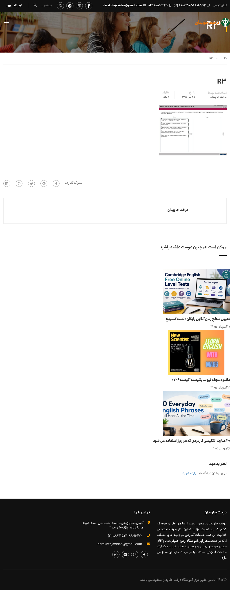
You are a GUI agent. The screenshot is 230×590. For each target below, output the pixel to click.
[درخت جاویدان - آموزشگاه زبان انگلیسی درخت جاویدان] (212, 24)
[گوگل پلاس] (43, 183)
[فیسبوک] (56, 183)
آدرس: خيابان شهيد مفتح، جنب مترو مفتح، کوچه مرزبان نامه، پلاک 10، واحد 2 (112, 525)
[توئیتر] (31, 183)
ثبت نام (18, 5)
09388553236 (158, 5)
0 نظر (166, 97)
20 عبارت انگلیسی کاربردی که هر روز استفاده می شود (191, 441)
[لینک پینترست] (19, 183)
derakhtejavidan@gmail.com (122, 5)
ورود (8, 5)
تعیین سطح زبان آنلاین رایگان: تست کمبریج (198, 319)
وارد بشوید (189, 473)
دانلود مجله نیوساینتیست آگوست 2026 (201, 380)
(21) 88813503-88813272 (190, 5)
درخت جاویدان (218, 97)
